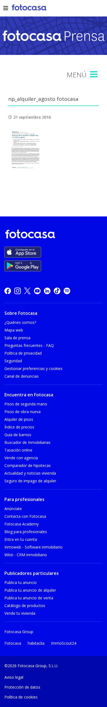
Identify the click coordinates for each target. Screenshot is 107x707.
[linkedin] (47, 290)
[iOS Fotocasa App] (22, 252)
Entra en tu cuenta (20, 539)
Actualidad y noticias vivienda (30, 473)
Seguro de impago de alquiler (30, 480)
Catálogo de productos (24, 605)
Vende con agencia (21, 457)
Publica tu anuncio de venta (28, 597)
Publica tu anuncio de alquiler (30, 590)
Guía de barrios (17, 434)
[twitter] (27, 290)
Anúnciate (13, 508)
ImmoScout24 (63, 643)
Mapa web (13, 330)
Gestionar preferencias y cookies (33, 368)
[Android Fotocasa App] (22, 265)
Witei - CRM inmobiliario (25, 554)
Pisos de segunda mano (25, 404)
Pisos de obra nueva (22, 411)
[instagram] (17, 290)
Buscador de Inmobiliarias (27, 442)
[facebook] (7, 290)
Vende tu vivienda (19, 613)
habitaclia (36, 643)
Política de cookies (21, 697)
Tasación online (18, 450)
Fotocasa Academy (21, 524)
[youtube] (37, 290)
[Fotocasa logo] (52, 235)
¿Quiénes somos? (20, 322)
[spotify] (67, 290)
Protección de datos (22, 687)
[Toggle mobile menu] (94, 74)
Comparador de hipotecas (27, 465)
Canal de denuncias (21, 376)
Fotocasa (12, 643)
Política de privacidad (23, 353)
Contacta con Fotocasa (25, 516)
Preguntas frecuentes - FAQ (29, 345)
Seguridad (13, 360)
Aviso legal (13, 677)
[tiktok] (57, 290)
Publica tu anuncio (20, 582)
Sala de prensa (17, 337)
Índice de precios (19, 427)
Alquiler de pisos (18, 419)
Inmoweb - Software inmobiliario (33, 547)
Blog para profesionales (25, 531)
